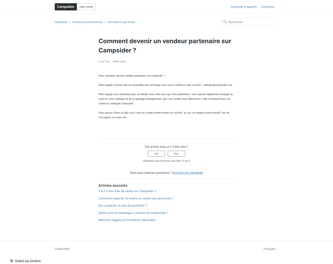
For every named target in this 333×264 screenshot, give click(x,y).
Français (270, 249)
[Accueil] (75, 6)
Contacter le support (243, 6)
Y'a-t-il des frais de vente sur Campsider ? (127, 191)
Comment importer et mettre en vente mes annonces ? (135, 198)
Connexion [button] (267, 6)
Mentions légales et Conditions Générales (127, 220)
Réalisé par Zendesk (28, 260)
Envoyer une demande (187, 173)
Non (176, 153)
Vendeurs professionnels (87, 22)
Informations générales (121, 22)
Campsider (61, 22)
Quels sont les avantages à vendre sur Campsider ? (133, 213)
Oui (156, 153)
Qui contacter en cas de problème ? (122, 205)
